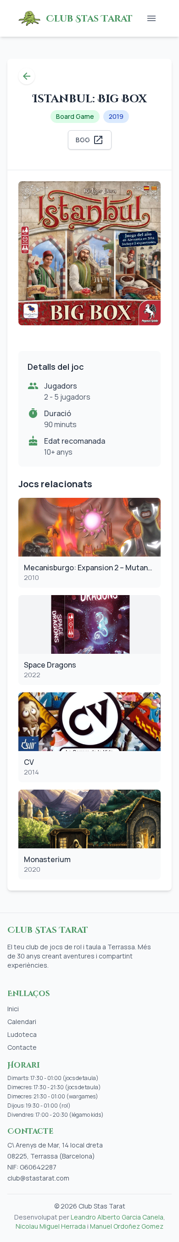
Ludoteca (22, 1034)
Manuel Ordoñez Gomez (126, 1226)
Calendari (21, 1021)
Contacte (22, 1047)
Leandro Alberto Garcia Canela (117, 1217)
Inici (13, 1008)
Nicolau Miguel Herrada (51, 1226)
